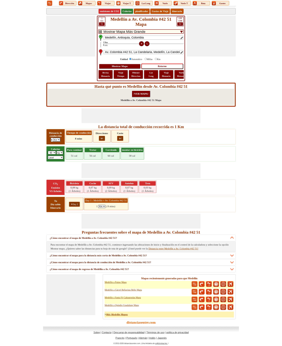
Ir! (102, 138)
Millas (149, 59)
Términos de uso (155, 332)
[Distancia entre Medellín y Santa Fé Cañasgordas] (194, 299)
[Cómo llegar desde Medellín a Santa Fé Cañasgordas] (201, 299)
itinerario (177, 11)
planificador (141, 11)
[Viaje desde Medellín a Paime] (209, 284)
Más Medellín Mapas (117, 314)
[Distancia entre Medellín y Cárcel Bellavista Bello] (194, 292)
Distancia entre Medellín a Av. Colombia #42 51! (173, 248)
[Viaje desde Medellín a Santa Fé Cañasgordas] (209, 299)
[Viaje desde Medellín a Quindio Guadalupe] (209, 307)
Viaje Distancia (166, 74)
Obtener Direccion (135, 74)
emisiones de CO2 (109, 11)
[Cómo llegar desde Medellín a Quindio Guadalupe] (201, 307)
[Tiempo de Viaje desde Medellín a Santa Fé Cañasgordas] (216, 299)
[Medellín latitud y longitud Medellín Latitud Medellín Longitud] (223, 284)
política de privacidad (177, 332)
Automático (136, 59)
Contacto (106, 332)
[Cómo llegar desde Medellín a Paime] (201, 284)
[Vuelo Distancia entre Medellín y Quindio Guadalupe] (230, 307)
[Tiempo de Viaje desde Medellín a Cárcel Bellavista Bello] (216, 292)
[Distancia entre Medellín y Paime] (194, 284)
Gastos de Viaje (160, 11)
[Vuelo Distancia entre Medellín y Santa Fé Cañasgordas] (230, 299)
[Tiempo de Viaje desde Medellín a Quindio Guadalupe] (216, 307)
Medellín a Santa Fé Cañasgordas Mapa (123, 297)
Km (102, 21)
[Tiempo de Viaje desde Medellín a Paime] (216, 284)
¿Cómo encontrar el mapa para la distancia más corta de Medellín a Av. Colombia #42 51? (98, 255)
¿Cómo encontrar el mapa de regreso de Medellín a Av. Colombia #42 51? (89, 269)
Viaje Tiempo (120, 74)
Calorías (127, 11)
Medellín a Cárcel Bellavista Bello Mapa (123, 290)
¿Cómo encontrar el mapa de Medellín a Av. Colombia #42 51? (83, 238)
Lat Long (151, 74)
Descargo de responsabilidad (128, 332)
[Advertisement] (70, 36)
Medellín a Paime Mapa (115, 282)
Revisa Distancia (105, 74)
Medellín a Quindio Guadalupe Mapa (122, 305)
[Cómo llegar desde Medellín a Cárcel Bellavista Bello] (201, 292)
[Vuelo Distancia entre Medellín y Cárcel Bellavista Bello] (230, 292)
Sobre (97, 332)
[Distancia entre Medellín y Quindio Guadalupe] (194, 307)
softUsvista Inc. (161, 343)
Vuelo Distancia (181, 74)
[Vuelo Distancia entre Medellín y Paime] (230, 284)
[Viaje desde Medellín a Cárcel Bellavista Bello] (209, 292)
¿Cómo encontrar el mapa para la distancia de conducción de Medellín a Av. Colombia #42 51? (100, 262)
